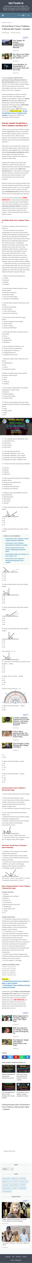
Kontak (24, 1256)
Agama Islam (6, 1178)
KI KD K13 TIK (24, 1181)
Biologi (4, 1181)
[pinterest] (16, 1057)
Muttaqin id (16, 3)
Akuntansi (14, 1178)
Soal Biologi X (22, 1188)
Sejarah (15, 1188)
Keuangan (5, 1185)
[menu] (4, 15)
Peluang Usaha (7, 1188)
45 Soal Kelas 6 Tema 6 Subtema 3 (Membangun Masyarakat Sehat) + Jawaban (14, 560)
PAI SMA (23, 1185)
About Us (18, 1256)
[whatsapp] (21, 1057)
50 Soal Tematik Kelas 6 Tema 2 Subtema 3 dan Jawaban (14, 113)
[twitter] (10, 1057)
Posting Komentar (15, 32)
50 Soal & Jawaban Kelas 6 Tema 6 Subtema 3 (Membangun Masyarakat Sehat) (15, 549)
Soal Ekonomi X (7, 1191)
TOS (13, 1256)
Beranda (8, 1256)
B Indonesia (22, 1178)
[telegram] (27, 1057)
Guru (9, 1181)
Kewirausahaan (14, 1185)
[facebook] (5, 1057)
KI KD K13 (15, 1181)
